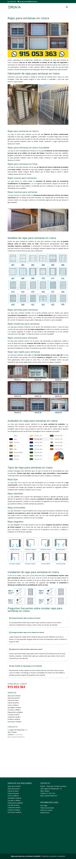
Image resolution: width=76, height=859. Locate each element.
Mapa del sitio (44, 813)
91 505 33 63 (18, 735)
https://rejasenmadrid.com (16, 737)
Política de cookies (46, 810)
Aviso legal (43, 805)
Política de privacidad (47, 808)
